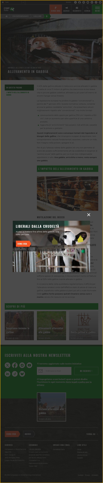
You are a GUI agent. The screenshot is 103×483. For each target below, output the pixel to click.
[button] (89, 215)
